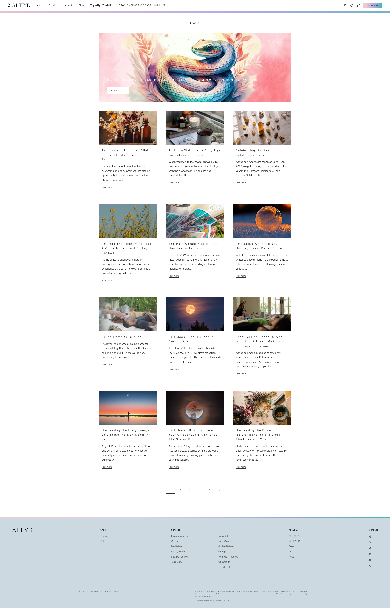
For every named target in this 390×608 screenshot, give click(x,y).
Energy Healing (178, 551)
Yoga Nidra (176, 562)
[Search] (352, 5)
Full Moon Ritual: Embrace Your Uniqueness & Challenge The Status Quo (193, 435)
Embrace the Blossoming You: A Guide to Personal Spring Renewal (126, 248)
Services (54, 5)
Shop (39, 5)
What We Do (295, 541)
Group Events (224, 567)
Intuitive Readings (180, 557)
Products (104, 536)
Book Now (373, 5)
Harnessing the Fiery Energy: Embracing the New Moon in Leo (126, 435)
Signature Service (179, 536)
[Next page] (219, 490)
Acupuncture (224, 562)
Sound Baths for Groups (122, 337)
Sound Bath (223, 536)
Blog (81, 5)
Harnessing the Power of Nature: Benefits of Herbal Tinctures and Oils (258, 435)
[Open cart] (358, 5)
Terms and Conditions (204, 596)
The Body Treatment (228, 557)
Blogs (291, 551)
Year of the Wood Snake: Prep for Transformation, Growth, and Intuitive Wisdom (182, 79)
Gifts (102, 541)
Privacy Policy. (226, 600)
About (68, 5)
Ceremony (176, 541)
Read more (118, 90)
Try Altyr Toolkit (100, 5)
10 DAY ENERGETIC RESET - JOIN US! (141, 5)
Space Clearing (225, 541)
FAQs (291, 557)
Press (291, 546)
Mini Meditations (226, 546)
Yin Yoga (222, 551)
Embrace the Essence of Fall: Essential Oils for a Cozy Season (126, 155)
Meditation (176, 546)
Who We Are (295, 536)
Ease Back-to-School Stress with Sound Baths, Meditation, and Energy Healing (261, 341)
